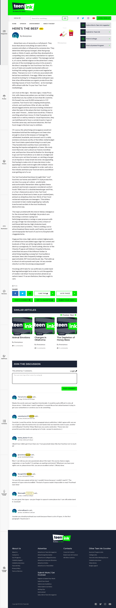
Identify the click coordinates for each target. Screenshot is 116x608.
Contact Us (15, 555)
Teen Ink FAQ (16, 566)
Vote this (67, 293)
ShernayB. (21, 493)
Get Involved (41, 592)
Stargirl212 (22, 474)
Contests (4, 423)
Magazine (4, 33)
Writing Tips (41, 589)
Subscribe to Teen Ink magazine (47, 595)
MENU (16, 18)
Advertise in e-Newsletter (45, 566)
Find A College (91, 39)
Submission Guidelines (45, 584)
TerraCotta (22, 397)
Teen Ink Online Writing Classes (98, 557)
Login (72, 371)
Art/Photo (4, 358)
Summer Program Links (96, 552)
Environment (34, 23)
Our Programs (16, 557)
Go (65, 18)
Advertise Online (43, 563)
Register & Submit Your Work (46, 578)
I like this (45, 293)
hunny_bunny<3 (23, 438)
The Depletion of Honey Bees (66, 338)
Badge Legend (93, 566)
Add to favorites (43, 300)
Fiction (4, 163)
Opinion (23, 23)
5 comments (18, 346)
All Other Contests (69, 557)
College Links (93, 555)
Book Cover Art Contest (70, 555)
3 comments (63, 348)
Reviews (4, 293)
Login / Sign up (104, 18)
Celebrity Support (17, 560)
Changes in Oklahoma (40, 338)
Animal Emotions (21, 337)
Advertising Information (45, 555)
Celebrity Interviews (18, 563)
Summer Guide (4, 494)
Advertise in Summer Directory (47, 560)
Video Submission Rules (45, 586)
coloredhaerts (23, 510)
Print (15, 286)
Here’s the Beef (49, 23)
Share (15, 289)
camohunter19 (23, 416)
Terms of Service (17, 571)
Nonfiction (4, 228)
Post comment (69, 388)
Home (14, 23)
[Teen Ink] (23, 7)
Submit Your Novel (43, 581)
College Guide (4, 571)
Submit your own (66, 300)
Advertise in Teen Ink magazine (47, 552)
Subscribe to (97, 25)
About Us (15, 552)
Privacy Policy (16, 568)
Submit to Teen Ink (93, 32)
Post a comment (22, 300)
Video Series (93, 563)
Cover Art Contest (68, 552)
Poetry (4, 99)
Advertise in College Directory (47, 557)
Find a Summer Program (95, 45)
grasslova (21, 455)
